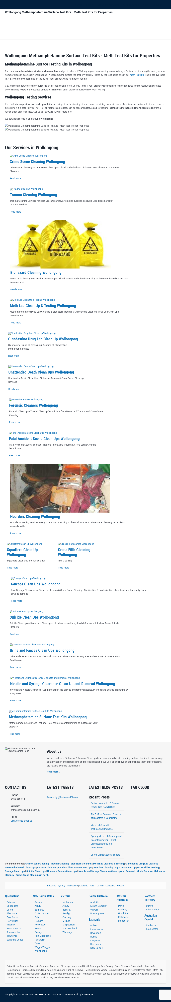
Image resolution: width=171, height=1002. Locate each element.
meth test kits (137, 75)
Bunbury (122, 909)
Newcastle (40, 924)
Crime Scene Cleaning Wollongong (37, 161)
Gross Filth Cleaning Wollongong (74, 552)
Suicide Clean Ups (36, 871)
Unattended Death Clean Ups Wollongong (41, 372)
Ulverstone (95, 944)
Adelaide (83, 885)
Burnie (93, 936)
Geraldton (123, 913)
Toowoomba (13, 932)
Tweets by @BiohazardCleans (62, 797)
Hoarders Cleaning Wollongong (35, 516)
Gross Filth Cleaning (148, 867)
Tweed (38, 943)
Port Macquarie (43, 935)
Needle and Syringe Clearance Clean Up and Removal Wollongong (62, 683)
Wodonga (67, 932)
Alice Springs (152, 909)
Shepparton (68, 924)
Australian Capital (150, 917)
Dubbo (38, 917)
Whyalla (94, 909)
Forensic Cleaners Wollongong (33, 405)
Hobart (120, 885)
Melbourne (72, 885)
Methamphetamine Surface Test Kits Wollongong (48, 717)
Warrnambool (69, 928)
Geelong (66, 917)
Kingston (95, 940)
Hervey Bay (12, 921)
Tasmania (94, 919)
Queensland (12, 896)
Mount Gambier (98, 906)
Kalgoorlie (123, 917)
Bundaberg (12, 906)
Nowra (38, 928)
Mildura (66, 921)
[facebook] (132, 994)
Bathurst (39, 909)
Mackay (11, 924)
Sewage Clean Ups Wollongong (35, 584)
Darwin (100, 885)
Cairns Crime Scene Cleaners (105, 854)
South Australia (98, 896)
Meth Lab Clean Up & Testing (108, 863)
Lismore (39, 921)
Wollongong (41, 951)
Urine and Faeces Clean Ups (62, 871)
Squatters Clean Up (125, 867)
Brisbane (51, 885)
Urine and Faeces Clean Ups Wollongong (42, 650)
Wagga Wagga (42, 947)
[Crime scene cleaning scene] (28, 155)
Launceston (96, 929)
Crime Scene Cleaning (37, 863)
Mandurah (123, 920)
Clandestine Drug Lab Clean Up (141, 863)
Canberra (110, 885)
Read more (15, 178)
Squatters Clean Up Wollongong (22, 552)
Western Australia (122, 897)
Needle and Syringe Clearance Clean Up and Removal (106, 871)
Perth (92, 885)
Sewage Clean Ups (15, 871)
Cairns (10, 909)
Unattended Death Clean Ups (20, 867)
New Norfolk (96, 948)
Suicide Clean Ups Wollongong (34, 617)
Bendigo (66, 913)
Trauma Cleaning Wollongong (33, 194)
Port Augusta (97, 913)
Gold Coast (12, 917)
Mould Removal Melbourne (151, 871)
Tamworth (40, 939)
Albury (38, 906)
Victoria (65, 896)
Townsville (12, 935)
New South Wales (43, 896)
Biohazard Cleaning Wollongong (35, 272)
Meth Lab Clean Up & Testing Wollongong (43, 305)
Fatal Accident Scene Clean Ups (75, 867)
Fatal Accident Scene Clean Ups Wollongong (44, 438)
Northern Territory (149, 897)
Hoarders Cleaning (103, 867)
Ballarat (66, 909)
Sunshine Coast (15, 939)
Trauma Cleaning (60, 863)
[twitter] (137, 994)
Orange (38, 932)
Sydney (10, 875)
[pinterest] (148, 994)
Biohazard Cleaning (81, 863)
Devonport (95, 933)
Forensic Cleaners (46, 867)
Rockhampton (14, 928)
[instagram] (142, 994)
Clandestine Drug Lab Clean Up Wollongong (43, 339)
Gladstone (12, 913)
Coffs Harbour (42, 913)
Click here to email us (21, 820)
